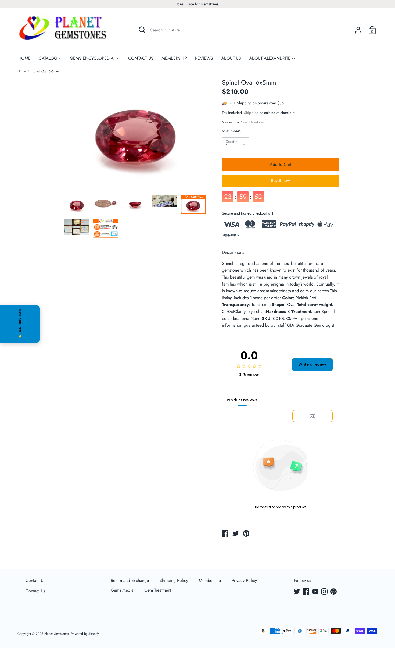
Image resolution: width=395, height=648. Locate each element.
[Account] (358, 28)
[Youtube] (315, 592)
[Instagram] (325, 592)
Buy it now (280, 180)
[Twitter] (297, 592)
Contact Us (35, 580)
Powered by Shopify (85, 633)
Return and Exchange (130, 580)
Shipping (251, 112)
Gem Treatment (157, 590)
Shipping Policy (174, 580)
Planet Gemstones (252, 122)
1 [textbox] (227, 146)
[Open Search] (142, 29)
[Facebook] (306, 592)
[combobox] (235, 143)
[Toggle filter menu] (312, 416)
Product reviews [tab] (242, 400)
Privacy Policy (244, 580)
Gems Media (122, 590)
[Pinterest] (334, 592)
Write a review (312, 364)
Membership (210, 580)
